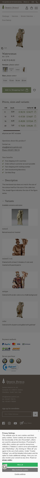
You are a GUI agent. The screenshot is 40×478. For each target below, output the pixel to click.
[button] (4, 466)
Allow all (20, 465)
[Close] (6, 465)
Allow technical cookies (20, 470)
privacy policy (7, 460)
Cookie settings (20, 474)
